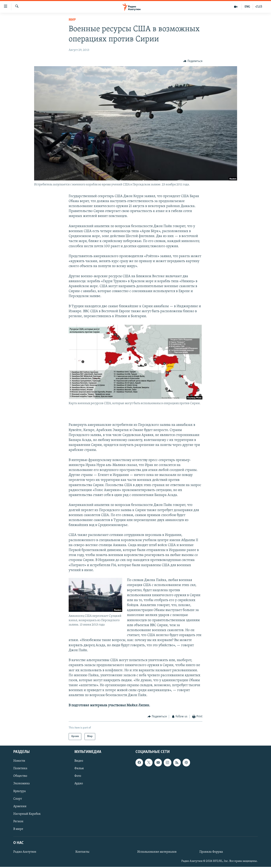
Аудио (78, 783)
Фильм (79, 768)
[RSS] (177, 762)
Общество (20, 776)
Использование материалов (157, 851)
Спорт (17, 798)
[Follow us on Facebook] (139, 762)
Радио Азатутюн (24, 851)
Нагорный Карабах (26, 813)
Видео (78, 760)
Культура (19, 791)
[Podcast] (186, 762)
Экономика (21, 783)
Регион (18, 821)
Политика (20, 768)
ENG (247, 6)
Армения (19, 806)
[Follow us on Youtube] (158, 762)
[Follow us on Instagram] (167, 762)
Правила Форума (211, 851)
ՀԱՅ (258, 6)
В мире (18, 828)
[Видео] (236, 7)
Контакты (82, 851)
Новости (19, 760)
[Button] (192, 61)
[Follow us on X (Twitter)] (148, 762)
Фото (77, 776)
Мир (72, 20)
